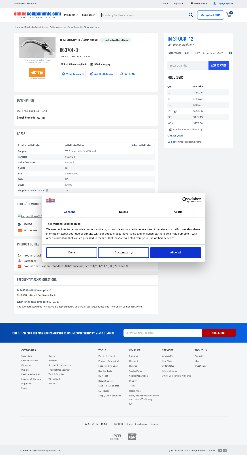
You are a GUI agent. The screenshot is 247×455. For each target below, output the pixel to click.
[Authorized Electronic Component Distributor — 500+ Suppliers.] (37, 15)
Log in (171, 141)
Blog (197, 360)
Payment (133, 360)
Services (167, 350)
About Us (201, 350)
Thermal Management (59, 369)
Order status (200, 3)
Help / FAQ (167, 360)
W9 (130, 404)
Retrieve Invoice (169, 370)
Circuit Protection (29, 360)
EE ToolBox (103, 390)
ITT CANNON (117, 424)
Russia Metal (135, 390)
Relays (51, 355)
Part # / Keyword (106, 355)
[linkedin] (225, 450)
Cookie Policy (135, 370)
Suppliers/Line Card (108, 365)
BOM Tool (103, 375)
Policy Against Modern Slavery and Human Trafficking (144, 397)
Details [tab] (123, 211)
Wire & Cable (54, 379)
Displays (25, 369)
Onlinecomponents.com (48, 450)
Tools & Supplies (56, 374)
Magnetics (26, 383)
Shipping (133, 355)
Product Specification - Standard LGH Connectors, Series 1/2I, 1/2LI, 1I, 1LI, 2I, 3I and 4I (76, 266)
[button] (71, 15)
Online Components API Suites (176, 375)
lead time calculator (108, 385)
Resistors (52, 360)
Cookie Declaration (138, 375)
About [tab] (178, 211)
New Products (105, 370)
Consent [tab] (69, 211)
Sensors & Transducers (59, 365)
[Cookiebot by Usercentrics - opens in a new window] (185, 200)
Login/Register (225, 3)
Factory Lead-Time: (178, 52)
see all (52, 383)
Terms (132, 385)
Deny (71, 252)
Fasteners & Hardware (32, 379)
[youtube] (220, 450)
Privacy (133, 380)
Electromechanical (30, 374)
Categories (28, 350)
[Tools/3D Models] (35, 216)
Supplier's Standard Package (188, 129)
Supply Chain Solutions (109, 395)
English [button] (177, 3)
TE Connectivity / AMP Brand (79, 40)
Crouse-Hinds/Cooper (136, 424)
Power (24, 388)
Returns (133, 365)
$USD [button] (163, 3)
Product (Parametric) (108, 360)
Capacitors (26, 355)
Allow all (175, 252)
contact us (26, 3)
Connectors (26, 365)
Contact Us (167, 355)
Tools (102, 350)
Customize (121, 252)
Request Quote (105, 380)
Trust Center (200, 365)
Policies (134, 350)
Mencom (155, 424)
